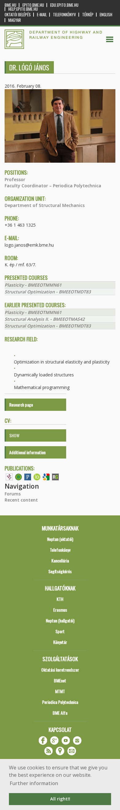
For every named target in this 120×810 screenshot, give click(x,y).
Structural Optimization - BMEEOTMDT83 (48, 292)
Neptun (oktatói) (60, 539)
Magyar (14, 20)
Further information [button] (34, 783)
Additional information (27, 452)
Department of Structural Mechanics (45, 205)
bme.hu (10, 5)
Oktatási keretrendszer (60, 669)
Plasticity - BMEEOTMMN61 (33, 285)
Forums (13, 494)
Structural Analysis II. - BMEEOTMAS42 (45, 319)
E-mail (42, 15)
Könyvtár (60, 642)
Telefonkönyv (64, 15)
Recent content (21, 500)
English (106, 15)
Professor (15, 179)
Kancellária (60, 560)
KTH (60, 599)
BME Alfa (60, 712)
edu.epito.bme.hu (64, 5)
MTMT (60, 691)
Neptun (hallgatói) (60, 620)
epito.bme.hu (33, 5)
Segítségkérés (60, 571)
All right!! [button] (60, 799)
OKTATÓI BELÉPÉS (18, 15)
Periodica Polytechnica (60, 702)
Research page (21, 404)
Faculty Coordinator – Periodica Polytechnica (53, 186)
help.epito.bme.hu (23, 9)
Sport (60, 631)
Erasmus (60, 609)
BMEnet (60, 680)
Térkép (88, 15)
